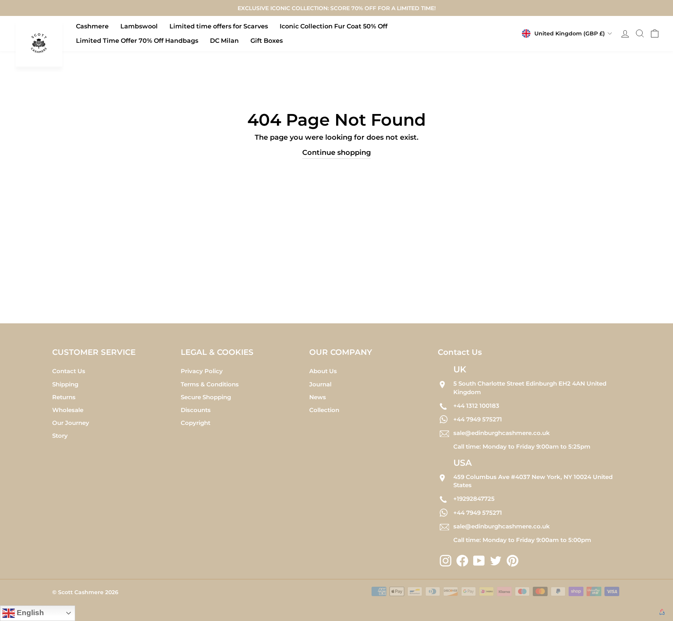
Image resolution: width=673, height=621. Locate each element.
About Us (323, 371)
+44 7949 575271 (477, 419)
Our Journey (70, 422)
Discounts (196, 410)
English (29, 613)
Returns (64, 397)
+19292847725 (474, 498)
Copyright (195, 422)
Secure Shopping (206, 397)
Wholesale (67, 410)
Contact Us (68, 371)
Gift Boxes (266, 40)
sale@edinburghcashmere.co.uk (501, 433)
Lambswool (139, 26)
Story (60, 435)
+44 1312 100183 (476, 405)
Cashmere (92, 26)
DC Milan (224, 40)
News (317, 397)
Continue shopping (336, 152)
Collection (324, 410)
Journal (320, 384)
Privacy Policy (202, 371)
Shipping (65, 384)
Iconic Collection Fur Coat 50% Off (334, 26)
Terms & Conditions (210, 384)
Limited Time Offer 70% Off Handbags (137, 40)
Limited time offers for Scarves (218, 26)
